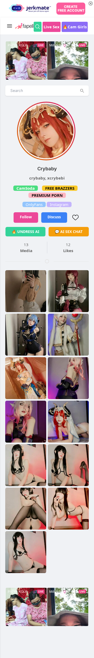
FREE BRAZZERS (59, 188)
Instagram (59, 204)
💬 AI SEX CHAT (69, 231)
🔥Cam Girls (75, 26)
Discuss (54, 216)
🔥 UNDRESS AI (25, 231)
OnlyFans (34, 204)
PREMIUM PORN (47, 195)
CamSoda (25, 188)
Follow (26, 216)
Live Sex (52, 26)
